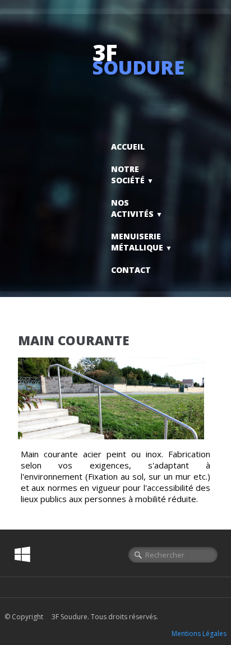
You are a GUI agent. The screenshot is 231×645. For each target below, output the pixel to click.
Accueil (128, 146)
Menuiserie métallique (141, 242)
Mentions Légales (199, 633)
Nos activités (137, 208)
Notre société (132, 174)
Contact (131, 270)
